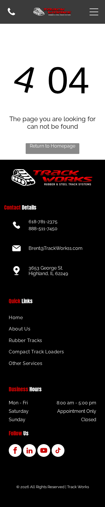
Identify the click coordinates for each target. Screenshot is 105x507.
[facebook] (15, 451)
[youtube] (43, 451)
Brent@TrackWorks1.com (56, 248)
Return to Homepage (52, 146)
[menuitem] (52, 317)
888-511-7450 (43, 228)
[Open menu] (94, 12)
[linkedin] (29, 451)
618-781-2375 (43, 221)
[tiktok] (58, 451)
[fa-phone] (11, 15)
